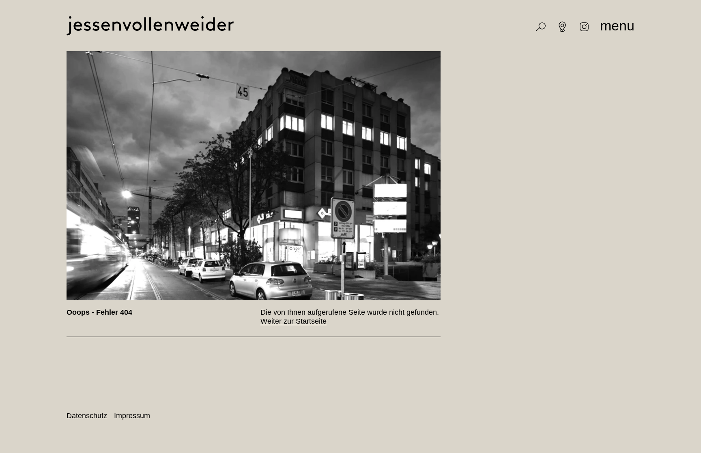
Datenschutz (87, 416)
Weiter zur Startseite (293, 321)
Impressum (132, 416)
